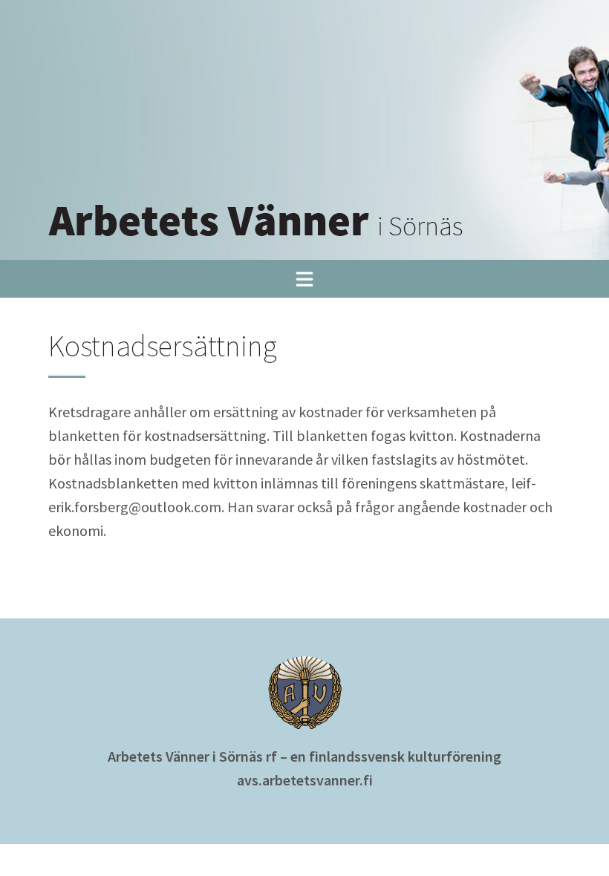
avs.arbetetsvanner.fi (305, 780)
